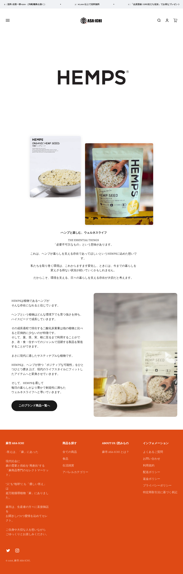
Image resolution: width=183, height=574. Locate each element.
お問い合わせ (151, 459)
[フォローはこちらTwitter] (8, 550)
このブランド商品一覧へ (34, 406)
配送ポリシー (151, 472)
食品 (65, 459)
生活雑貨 (68, 465)
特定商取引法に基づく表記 (160, 492)
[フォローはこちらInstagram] (17, 550)
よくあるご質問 (153, 452)
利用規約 (148, 465)
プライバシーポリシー (157, 485)
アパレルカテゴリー (75, 472)
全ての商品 (70, 452)
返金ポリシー (151, 479)
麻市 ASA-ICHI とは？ (115, 452)
